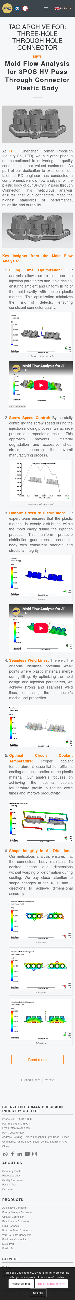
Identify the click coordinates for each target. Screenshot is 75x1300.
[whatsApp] (5, 1153)
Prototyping (8, 1267)
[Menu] (46, 8)
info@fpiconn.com (20, 1128)
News (37, 56)
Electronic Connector (14, 1239)
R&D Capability (11, 1175)
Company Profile (11, 1171)
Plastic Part (8, 1248)
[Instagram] (34, 1153)
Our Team (7, 1189)
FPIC (13, 150)
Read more (37, 1059)
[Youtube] (27, 1153)
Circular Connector (13, 1216)
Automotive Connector (15, 1207)
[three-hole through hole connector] (37, 124)
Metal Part (8, 1244)
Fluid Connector (11, 1226)
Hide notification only (51, 1283)
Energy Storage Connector (17, 1212)
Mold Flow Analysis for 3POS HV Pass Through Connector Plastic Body (37, 75)
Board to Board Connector (17, 1230)
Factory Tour (9, 1184)
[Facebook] (13, 1153)
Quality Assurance (12, 1180)
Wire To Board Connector (16, 1235)
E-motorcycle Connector (16, 1221)
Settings (38, 1292)
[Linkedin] (20, 1153)
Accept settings (21, 1283)
